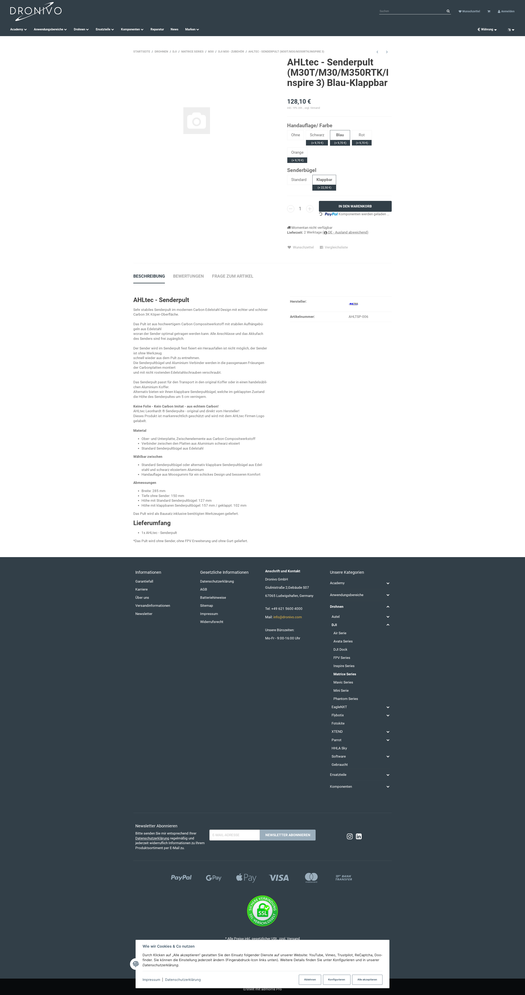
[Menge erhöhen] (309, 208)
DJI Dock (340, 650)
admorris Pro (271, 989)
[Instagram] (350, 836)
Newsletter (143, 614)
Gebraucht (340, 765)
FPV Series (341, 658)
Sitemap (206, 606)
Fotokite (338, 723)
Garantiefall (144, 581)
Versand (315, 107)
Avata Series (343, 641)
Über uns (142, 598)
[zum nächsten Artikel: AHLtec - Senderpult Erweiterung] (387, 51)
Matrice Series (344, 674)
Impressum (151, 980)
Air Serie (339, 633)
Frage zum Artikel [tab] (232, 276)
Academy (337, 583)
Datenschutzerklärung (183, 980)
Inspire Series (344, 666)
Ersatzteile (338, 775)
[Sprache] (509, 29)
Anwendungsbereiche (346, 595)
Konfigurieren (336, 979)
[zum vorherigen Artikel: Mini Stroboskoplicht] (377, 51)
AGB (203, 589)
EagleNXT (339, 707)
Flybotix (338, 715)
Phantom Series (345, 699)
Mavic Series (343, 682)
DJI (334, 625)
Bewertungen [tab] (188, 276)
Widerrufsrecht (211, 622)
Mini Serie (341, 691)
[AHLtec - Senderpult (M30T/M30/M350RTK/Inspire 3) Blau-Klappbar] (196, 120)
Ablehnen (310, 979)
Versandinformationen (152, 606)
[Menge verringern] (290, 208)
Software (339, 756)
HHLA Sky (339, 748)
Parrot (336, 740)
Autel (336, 617)
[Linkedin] (359, 836)
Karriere (141, 589)
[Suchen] (448, 11)
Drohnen (337, 607)
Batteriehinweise (213, 598)
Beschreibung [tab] (149, 276)
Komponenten (341, 787)
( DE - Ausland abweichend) (346, 232)
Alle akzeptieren (367, 979)
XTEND (337, 732)
